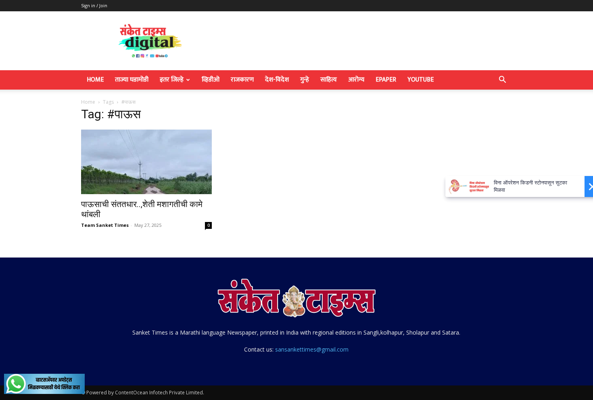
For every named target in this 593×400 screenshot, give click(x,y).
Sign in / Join (94, 5)
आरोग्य (356, 79)
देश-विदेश (277, 79)
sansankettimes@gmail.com (312, 349)
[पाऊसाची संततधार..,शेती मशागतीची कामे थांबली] (146, 162)
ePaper (386, 79)
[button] (502, 80)
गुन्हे (304, 79)
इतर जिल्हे (172, 79)
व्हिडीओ (210, 79)
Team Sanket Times (105, 225)
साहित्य (328, 79)
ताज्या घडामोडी (131, 79)
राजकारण (242, 79)
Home (95, 79)
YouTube (420, 79)
